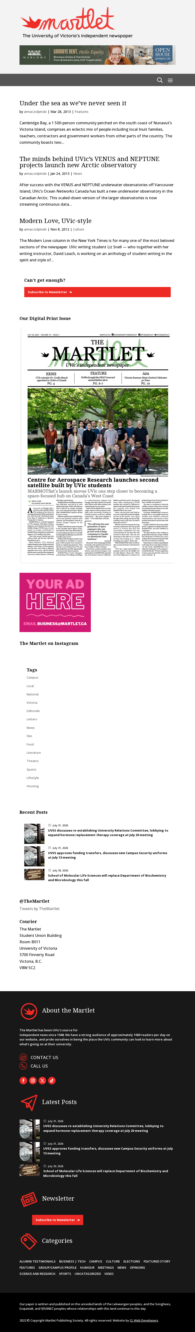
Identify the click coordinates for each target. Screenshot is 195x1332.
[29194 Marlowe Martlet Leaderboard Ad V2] (98, 63)
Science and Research (37, 1274)
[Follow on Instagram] (33, 1080)
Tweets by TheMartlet (40, 908)
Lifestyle (33, 778)
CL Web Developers (144, 1320)
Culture (78, 229)
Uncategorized (88, 1274)
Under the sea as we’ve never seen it (73, 103)
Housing (33, 786)
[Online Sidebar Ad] (55, 630)
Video (108, 1274)
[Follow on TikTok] (52, 1080)
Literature (34, 752)
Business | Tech (72, 1261)
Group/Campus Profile (58, 1267)
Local (30, 686)
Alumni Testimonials (38, 1261)
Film (29, 736)
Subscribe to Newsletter (47, 292)
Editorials (33, 711)
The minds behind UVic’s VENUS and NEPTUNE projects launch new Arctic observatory (90, 161)
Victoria (32, 702)
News (77, 173)
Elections (131, 1261)
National (33, 694)
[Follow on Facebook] (23, 1080)
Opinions (137, 1267)
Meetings (106, 1267)
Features (81, 111)
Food (30, 744)
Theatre (33, 761)
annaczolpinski (35, 111)
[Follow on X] (42, 1080)
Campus (32, 677)
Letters (32, 719)
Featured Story (157, 1261)
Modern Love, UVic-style (56, 220)
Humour (87, 1267)
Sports (31, 769)
